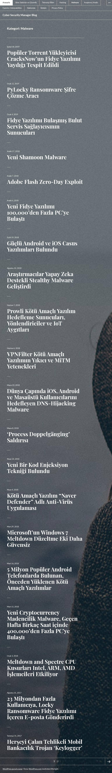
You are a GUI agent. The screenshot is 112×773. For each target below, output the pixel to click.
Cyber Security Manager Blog (20, 15)
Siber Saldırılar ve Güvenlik (26, 3)
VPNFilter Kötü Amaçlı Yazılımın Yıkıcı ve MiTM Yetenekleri (38, 360)
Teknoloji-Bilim (48, 3)
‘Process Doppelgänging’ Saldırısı (38, 437)
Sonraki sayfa (108, 761)
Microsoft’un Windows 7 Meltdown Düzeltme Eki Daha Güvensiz (44, 538)
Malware (75, 3)
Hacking (63, 3)
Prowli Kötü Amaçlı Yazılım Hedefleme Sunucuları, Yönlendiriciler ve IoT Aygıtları (41, 320)
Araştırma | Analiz (91, 3)
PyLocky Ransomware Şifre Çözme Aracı (41, 92)
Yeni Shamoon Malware (37, 157)
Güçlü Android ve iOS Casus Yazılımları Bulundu (42, 246)
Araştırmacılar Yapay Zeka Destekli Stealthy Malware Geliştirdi (40, 280)
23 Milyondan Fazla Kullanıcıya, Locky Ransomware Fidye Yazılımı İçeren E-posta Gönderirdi (41, 708)
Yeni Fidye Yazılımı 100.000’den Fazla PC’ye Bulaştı (38, 212)
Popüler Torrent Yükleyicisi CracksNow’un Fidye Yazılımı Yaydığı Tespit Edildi (43, 58)
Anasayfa (6, 3)
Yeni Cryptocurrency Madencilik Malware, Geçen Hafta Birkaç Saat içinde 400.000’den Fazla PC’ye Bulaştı (42, 625)
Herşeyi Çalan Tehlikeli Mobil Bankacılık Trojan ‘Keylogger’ (44, 744)
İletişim (43, 8)
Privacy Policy (57, 8)
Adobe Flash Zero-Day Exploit (45, 181)
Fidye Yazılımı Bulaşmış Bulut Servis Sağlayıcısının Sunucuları (44, 126)
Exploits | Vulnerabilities (12, 8)
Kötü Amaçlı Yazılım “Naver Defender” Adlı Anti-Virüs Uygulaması (41, 501)
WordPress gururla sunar (12, 769)
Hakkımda (31, 8)
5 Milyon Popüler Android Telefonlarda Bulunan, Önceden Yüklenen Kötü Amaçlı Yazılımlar (39, 578)
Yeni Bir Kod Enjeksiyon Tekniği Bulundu (37, 467)
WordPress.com (35, 769)
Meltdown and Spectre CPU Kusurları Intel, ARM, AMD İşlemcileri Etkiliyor (41, 668)
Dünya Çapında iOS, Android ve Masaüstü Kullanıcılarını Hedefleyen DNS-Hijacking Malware (43, 400)
